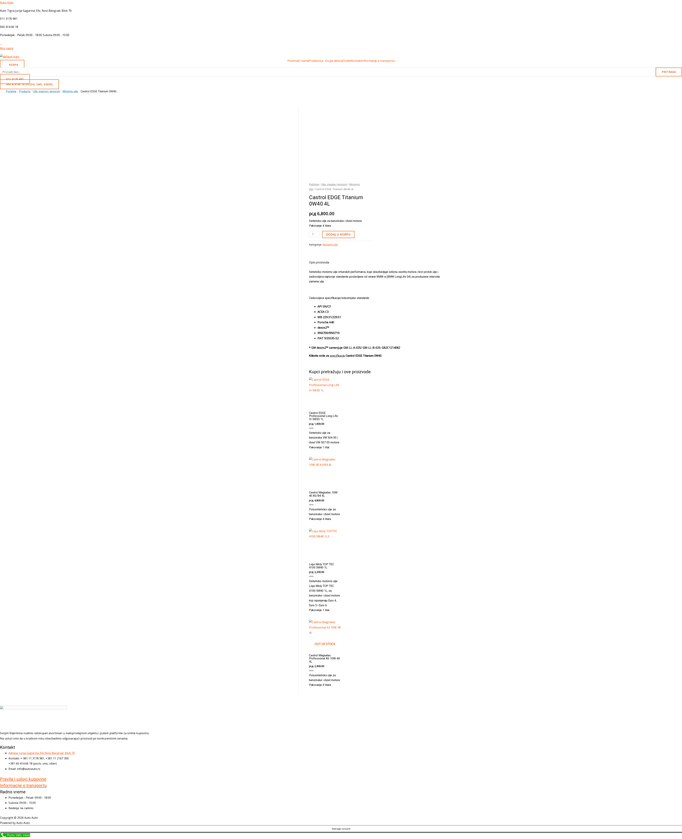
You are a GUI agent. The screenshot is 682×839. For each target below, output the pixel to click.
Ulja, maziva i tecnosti (334, 184)
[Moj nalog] (1, 43)
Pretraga (669, 72)
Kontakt (356, 60)
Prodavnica (315, 60)
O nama (303, 60)
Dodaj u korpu (338, 234)
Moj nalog (6, 48)
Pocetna (292, 60)
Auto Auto (6, 2)
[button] (316, 60)
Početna (11, 91)
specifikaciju (337, 355)
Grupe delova (334, 60)
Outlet (347, 60)
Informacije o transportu (378, 60)
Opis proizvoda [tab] (319, 262)
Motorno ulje (330, 244)
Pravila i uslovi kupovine (23, 779)
